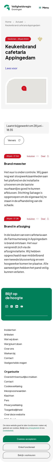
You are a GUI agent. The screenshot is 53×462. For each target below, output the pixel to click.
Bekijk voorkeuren (26, 455)
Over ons (9, 348)
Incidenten (10, 329)
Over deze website (14, 414)
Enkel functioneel (26, 446)
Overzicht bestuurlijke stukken (20, 376)
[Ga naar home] (17, 8)
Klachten (9, 395)
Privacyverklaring (13, 405)
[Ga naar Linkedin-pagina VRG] (16, 306)
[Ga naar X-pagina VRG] (11, 306)
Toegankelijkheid (13, 409)
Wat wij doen (11, 339)
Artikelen (9, 334)
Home (8, 21)
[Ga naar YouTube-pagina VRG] (21, 306)
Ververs (12, 140)
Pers (6, 400)
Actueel (19, 21)
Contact (8, 358)
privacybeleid (33, 428)
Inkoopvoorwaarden (15, 390)
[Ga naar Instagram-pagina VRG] (6, 306)
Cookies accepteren (26, 438)
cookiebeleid (8, 430)
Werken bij (9, 353)
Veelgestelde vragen (15, 362)
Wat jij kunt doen (13, 343)
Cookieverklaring (13, 386)
